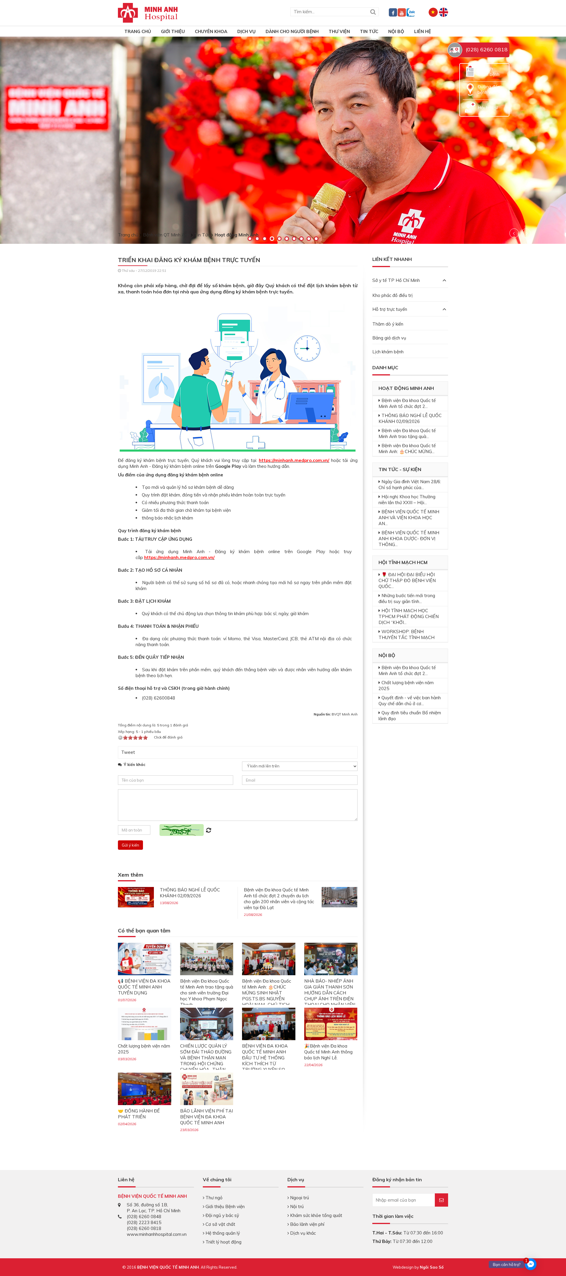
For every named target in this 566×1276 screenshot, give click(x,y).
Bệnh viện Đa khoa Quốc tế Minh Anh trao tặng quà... (407, 433)
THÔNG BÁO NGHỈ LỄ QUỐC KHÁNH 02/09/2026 (190, 892)
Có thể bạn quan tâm (144, 931)
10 (316, 238)
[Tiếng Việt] (433, 11)
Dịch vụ (246, 31)
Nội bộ (396, 31)
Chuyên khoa (211, 31)
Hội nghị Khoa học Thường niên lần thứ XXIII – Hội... (407, 499)
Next (526, 233)
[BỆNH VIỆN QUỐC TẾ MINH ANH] (148, 12)
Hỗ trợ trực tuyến (389, 309)
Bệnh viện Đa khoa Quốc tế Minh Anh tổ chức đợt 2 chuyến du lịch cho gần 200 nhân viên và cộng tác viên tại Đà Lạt (279, 898)
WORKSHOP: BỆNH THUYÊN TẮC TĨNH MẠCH (407, 634)
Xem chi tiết (49, 172)
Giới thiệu (173, 31)
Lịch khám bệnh (388, 351)
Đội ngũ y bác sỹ (221, 1215)
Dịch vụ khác (302, 1233)
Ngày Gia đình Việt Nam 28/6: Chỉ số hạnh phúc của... (410, 484)
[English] (443, 11)
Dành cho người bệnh (292, 31)
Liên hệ (422, 31)
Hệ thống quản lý (222, 1233)
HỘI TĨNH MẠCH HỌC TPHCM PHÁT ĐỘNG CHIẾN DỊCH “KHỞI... (409, 616)
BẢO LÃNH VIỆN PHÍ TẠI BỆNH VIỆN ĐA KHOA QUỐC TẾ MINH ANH (206, 1116)
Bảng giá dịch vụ (389, 338)
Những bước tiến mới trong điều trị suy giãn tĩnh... (407, 598)
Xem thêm (130, 875)
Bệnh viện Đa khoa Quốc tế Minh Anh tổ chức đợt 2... (407, 403)
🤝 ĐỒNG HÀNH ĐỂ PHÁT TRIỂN (139, 1114)
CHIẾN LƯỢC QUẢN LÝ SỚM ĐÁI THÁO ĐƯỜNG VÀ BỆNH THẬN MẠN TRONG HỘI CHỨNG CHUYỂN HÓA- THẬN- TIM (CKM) (205, 1060)
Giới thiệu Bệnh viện (224, 1206)
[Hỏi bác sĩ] (470, 107)
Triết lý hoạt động (222, 1242)
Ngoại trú (299, 1197)
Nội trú (296, 1206)
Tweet (128, 752)
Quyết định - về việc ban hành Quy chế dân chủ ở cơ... (410, 700)
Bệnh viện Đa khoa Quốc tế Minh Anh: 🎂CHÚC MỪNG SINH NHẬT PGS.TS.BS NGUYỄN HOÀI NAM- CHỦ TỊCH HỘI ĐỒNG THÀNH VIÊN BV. (268, 998)
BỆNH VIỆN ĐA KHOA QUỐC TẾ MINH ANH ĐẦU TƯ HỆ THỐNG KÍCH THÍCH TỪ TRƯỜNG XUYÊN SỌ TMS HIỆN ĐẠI (265, 1060)
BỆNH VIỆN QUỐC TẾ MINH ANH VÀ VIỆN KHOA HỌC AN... (409, 517)
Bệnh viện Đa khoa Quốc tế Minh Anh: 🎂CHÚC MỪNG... (407, 448)
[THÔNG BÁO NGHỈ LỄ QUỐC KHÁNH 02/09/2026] (136, 896)
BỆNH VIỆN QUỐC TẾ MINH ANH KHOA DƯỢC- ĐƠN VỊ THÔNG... (409, 538)
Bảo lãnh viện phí (306, 1224)
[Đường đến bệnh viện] (470, 89)
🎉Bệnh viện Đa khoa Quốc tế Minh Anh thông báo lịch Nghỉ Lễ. (328, 1052)
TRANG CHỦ (137, 31)
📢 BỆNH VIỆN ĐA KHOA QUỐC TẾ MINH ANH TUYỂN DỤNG (144, 987)
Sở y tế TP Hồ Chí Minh (396, 280)
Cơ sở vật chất (219, 1224)
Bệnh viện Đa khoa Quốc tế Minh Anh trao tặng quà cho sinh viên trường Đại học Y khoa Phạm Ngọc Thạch (206, 992)
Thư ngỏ (213, 1197)
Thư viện (339, 31)
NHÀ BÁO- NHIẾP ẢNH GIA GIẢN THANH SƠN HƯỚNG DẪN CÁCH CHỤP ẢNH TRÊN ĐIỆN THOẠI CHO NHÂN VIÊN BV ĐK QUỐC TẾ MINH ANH (329, 998)
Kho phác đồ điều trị (392, 295)
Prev (514, 233)
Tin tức (369, 31)
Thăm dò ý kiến (387, 324)
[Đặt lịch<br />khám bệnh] (470, 71)
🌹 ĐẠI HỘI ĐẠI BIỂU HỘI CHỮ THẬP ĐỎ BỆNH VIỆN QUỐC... (407, 580)
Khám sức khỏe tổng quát (315, 1215)
